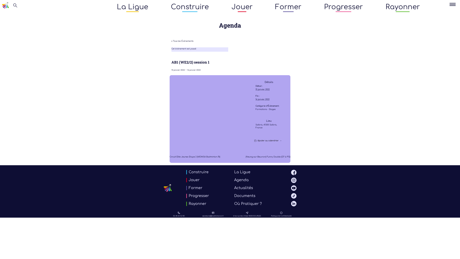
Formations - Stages (266, 109)
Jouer (242, 7)
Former (288, 7)
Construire (190, 7)
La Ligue (132, 7)
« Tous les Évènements (182, 41)
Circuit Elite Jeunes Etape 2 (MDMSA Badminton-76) (195, 157)
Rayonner (402, 7)
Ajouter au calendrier (268, 141)
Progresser (343, 7)
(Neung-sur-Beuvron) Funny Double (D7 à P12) (268, 157)
